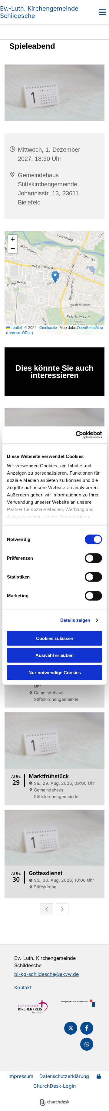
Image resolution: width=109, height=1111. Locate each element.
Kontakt (22, 987)
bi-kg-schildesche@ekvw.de (46, 974)
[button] (95, 12)
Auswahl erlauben (54, 655)
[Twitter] (70, 1028)
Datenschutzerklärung (64, 1076)
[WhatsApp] (86, 1044)
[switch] (93, 558)
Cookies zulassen (54, 638)
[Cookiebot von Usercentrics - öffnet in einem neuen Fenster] (77, 435)
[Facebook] (86, 1028)
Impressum (20, 1076)
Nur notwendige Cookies (54, 672)
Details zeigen (75, 620)
